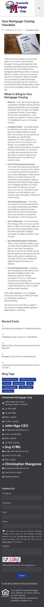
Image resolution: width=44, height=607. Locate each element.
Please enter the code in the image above (18, 565)
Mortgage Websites (19, 598)
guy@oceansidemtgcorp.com (17, 451)
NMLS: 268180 (10, 417)
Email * (5, 512)
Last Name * (7, 503)
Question (5, 546)
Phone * (5, 522)
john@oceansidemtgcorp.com (17, 430)
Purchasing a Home (32, 30)
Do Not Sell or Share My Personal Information (20, 583)
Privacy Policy (6, 542)
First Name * (7, 494)
